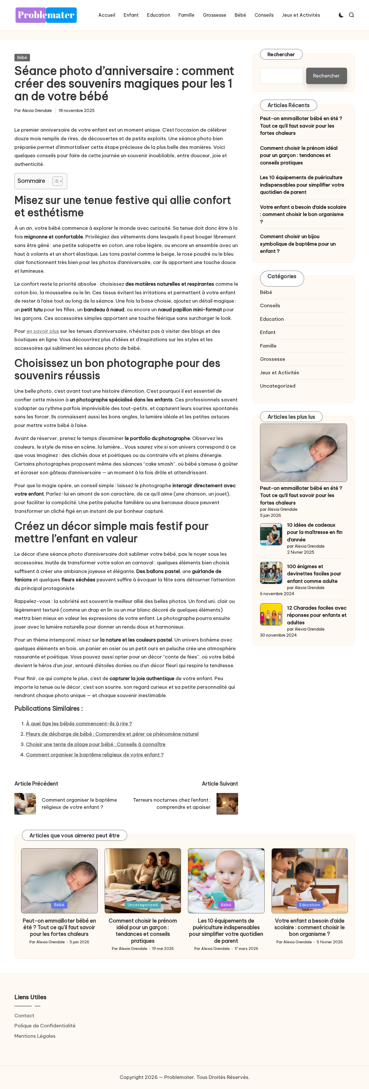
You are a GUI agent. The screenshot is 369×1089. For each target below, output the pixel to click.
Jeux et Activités (279, 372)
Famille (268, 346)
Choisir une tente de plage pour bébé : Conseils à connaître (95, 744)
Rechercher (281, 54)
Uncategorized (277, 386)
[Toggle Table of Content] (54, 181)
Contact (24, 1015)
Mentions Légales (35, 1036)
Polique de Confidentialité (45, 1025)
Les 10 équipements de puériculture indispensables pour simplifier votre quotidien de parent (302, 184)
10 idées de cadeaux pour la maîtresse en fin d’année (314, 532)
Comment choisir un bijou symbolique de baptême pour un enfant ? (298, 243)
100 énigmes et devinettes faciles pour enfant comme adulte (314, 573)
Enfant (268, 332)
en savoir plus (43, 331)
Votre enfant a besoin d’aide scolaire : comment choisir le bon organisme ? (303, 214)
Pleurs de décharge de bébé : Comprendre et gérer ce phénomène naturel (112, 734)
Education (272, 319)
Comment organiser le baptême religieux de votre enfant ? (95, 755)
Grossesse (272, 359)
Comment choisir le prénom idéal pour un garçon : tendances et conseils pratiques (299, 155)
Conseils (270, 305)
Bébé (22, 57)
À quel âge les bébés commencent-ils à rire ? (79, 723)
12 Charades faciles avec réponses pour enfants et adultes (317, 615)
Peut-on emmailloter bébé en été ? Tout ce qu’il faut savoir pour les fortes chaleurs (301, 125)
